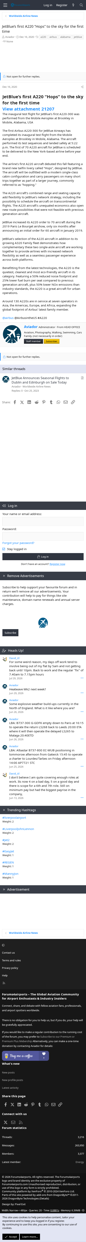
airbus (53, 37)
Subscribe (10, 632)
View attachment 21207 (28, 109)
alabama (65, 37)
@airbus (8, 318)
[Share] (82, 86)
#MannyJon (10, 874)
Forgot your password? (18, 543)
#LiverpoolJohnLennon (18, 829)
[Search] (81, 5)
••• (82, 678)
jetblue (78, 37)
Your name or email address (21, 514)
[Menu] (5, 5)
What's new (11, 1064)
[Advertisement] (43, 58)
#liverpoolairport (14, 817)
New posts (8, 1072)
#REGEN (8, 862)
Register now (57, 564)
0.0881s (54, 1210)
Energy (80, 1162)
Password (9, 529)
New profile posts (12, 1080)
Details (44, 1198)
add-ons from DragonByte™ (53, 1195)
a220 (43, 37)
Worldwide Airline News (37, 386)
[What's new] (73, 5)
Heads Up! (16, 650)
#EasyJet (8, 851)
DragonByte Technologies (23, 1198)
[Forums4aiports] (43, 627)
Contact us (8, 952)
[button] (42, 945)
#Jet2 (6, 840)
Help (5, 975)
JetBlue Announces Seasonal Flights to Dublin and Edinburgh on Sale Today (40, 380)
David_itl (14, 658)
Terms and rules (11, 960)
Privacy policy (10, 968)
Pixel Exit (20, 1204)
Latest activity (10, 1087)
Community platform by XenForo (38, 1191)
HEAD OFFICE (72, 327)
